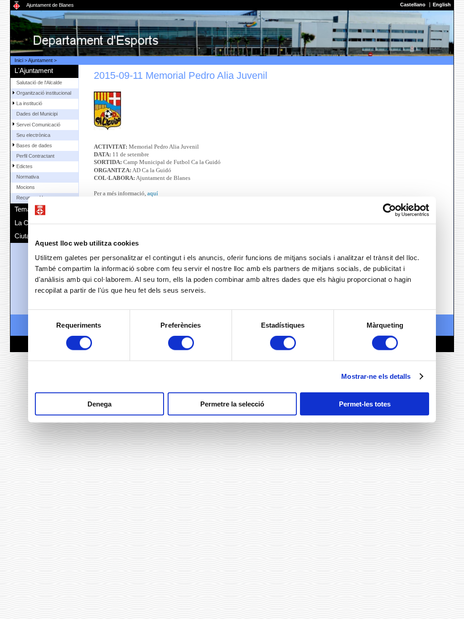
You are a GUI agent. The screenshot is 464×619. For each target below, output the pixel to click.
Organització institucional (43, 93)
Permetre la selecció (232, 403)
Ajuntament (40, 60)
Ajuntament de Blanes (50, 5)
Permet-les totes (365, 403)
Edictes (24, 166)
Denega (99, 403)
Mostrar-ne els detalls (376, 376)
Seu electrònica (33, 135)
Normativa (27, 176)
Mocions (25, 187)
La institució (29, 103)
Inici (18, 60)
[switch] (181, 343)
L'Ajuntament (33, 70)
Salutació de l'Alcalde (39, 82)
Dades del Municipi (37, 113)
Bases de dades (34, 145)
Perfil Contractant (35, 156)
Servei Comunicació (38, 124)
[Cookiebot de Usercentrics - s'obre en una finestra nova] (389, 210)
